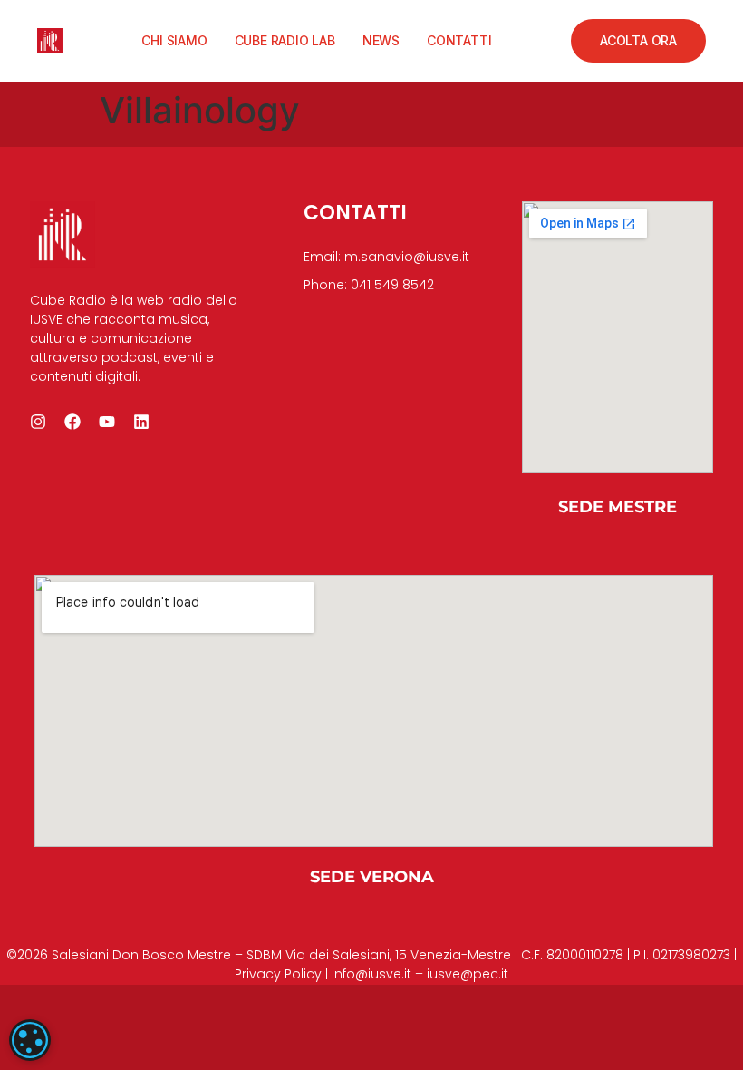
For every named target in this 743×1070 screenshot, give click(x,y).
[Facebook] (72, 421)
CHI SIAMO (174, 40)
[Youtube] (107, 421)
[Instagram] (38, 421)
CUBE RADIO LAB (285, 40)
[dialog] (30, 1040)
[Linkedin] (141, 421)
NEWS (381, 40)
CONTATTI (459, 40)
